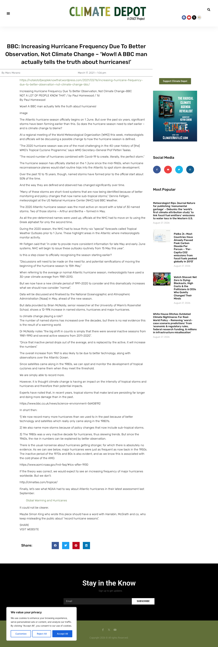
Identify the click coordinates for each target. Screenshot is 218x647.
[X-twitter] (194, 17)
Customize (20, 633)
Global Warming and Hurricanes (46, 500)
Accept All (62, 633)
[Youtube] (189, 17)
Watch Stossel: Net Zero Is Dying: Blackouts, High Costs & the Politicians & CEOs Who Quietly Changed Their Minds (185, 288)
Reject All (42, 633)
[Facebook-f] (157, 169)
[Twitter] (179, 169)
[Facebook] (184, 17)
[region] (41, 624)
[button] (8, 13)
